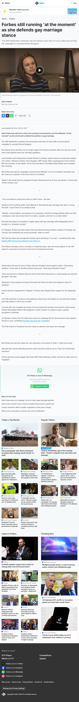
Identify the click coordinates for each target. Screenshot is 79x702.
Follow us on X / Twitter (14, 664)
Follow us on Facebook (14, 668)
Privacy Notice (28, 682)
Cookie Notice (49, 682)
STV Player (7, 655)
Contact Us (38, 682)
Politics (12, 19)
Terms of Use (16, 682)
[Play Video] (40, 70)
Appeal (43, 658)
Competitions (45, 655)
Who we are (6, 682)
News (4, 19)
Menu (7, 3)
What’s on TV (8, 658)
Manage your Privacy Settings (13, 688)
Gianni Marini (7, 102)
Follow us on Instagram (14, 676)
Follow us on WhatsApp (14, 672)
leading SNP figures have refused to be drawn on (21, 241)
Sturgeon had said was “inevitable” (36, 321)
